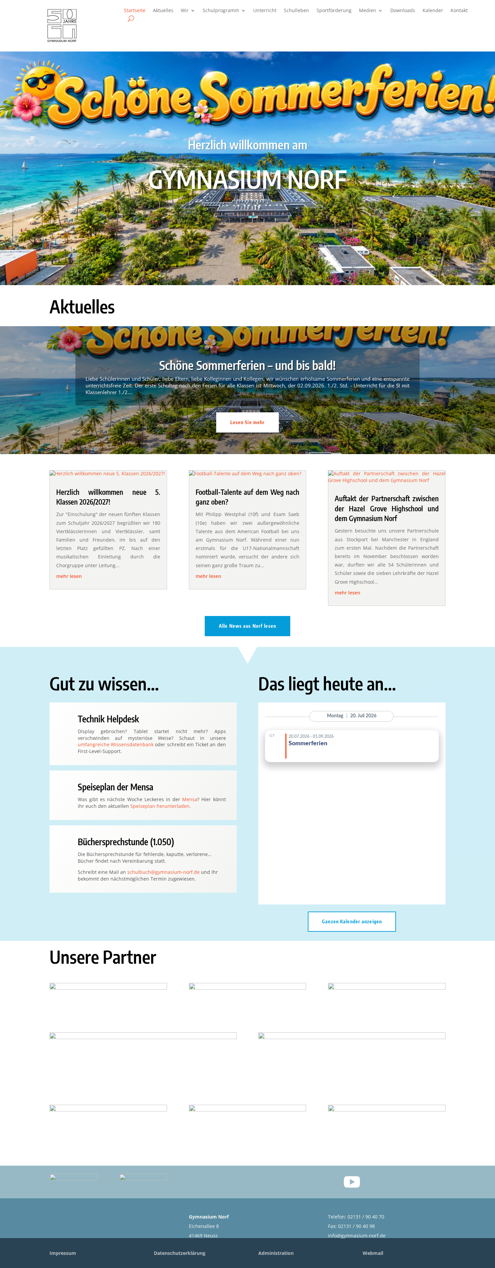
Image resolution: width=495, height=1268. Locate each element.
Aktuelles (163, 10)
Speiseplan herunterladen (160, 806)
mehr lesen (69, 576)
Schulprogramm (221, 10)
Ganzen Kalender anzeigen (352, 921)
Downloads (402, 10)
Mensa (189, 799)
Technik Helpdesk (108, 718)
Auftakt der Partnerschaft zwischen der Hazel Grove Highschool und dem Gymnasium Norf (387, 508)
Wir (185, 10)
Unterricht (264, 10)
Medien (367, 10)
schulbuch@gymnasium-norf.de (163, 872)
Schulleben (296, 10)
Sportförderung (334, 10)
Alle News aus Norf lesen (247, 626)
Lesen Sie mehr (247, 422)
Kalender (433, 10)
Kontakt (459, 10)
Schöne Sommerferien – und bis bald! (247, 365)
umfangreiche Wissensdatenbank (116, 744)
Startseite (134, 10)
